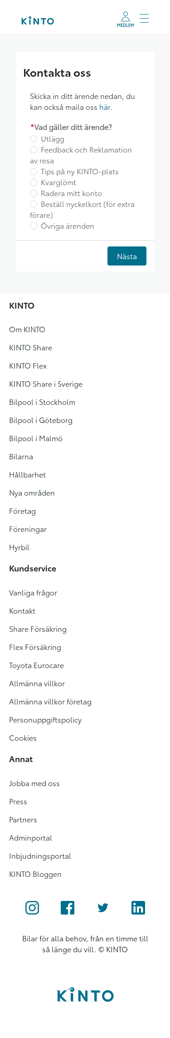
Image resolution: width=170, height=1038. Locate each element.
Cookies (23, 737)
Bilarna (21, 456)
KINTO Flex (28, 365)
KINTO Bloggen (35, 873)
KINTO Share (30, 347)
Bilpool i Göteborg (41, 419)
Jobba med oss (34, 782)
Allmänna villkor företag (50, 701)
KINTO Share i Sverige (46, 383)
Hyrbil (19, 546)
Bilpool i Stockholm (42, 401)
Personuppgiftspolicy (45, 719)
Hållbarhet (27, 474)
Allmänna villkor (37, 683)
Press (18, 801)
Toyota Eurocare (36, 664)
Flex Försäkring (35, 646)
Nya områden (32, 492)
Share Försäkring (38, 628)
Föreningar (28, 528)
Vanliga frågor (33, 592)
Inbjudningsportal (40, 855)
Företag (22, 510)
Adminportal (30, 837)
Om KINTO (27, 329)
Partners (23, 819)
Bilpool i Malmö (36, 438)
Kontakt (22, 610)
